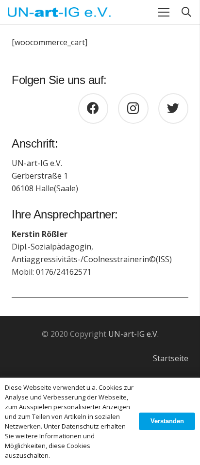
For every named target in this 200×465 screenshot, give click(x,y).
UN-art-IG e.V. (133, 334)
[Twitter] (173, 108)
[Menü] (163, 12)
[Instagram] (133, 108)
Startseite (170, 358)
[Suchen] (186, 12)
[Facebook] (93, 108)
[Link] (59, 12)
